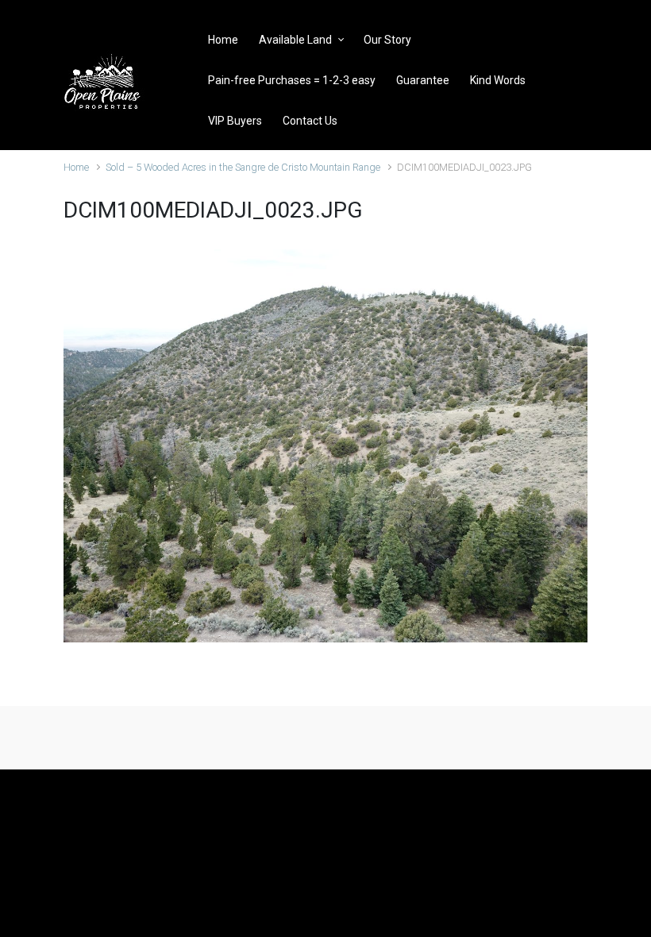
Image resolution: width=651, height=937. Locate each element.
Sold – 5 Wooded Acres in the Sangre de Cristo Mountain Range (243, 167)
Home (76, 167)
